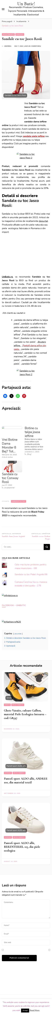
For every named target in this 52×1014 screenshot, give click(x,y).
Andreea (7, 46)
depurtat (43, 221)
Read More (35, 1010)
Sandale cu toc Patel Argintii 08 (31, 574)
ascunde (18, 633)
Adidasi (8, 773)
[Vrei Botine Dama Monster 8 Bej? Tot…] (12, 432)
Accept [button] (25, 1010)
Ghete (7, 705)
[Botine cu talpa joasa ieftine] (36, 441)
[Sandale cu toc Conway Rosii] (12, 466)
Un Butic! (26, 4)
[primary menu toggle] (3, 9)
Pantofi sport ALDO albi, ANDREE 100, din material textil (25, 780)
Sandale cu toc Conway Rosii (10, 478)
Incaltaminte (8, 34)
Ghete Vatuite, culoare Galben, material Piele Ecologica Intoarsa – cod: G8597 (25, 714)
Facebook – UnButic (14, 605)
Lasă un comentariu (32, 46)
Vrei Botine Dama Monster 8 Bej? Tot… (9, 446)
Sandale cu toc (18, 501)
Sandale (19, 34)
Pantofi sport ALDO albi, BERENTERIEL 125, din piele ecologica (22, 846)
